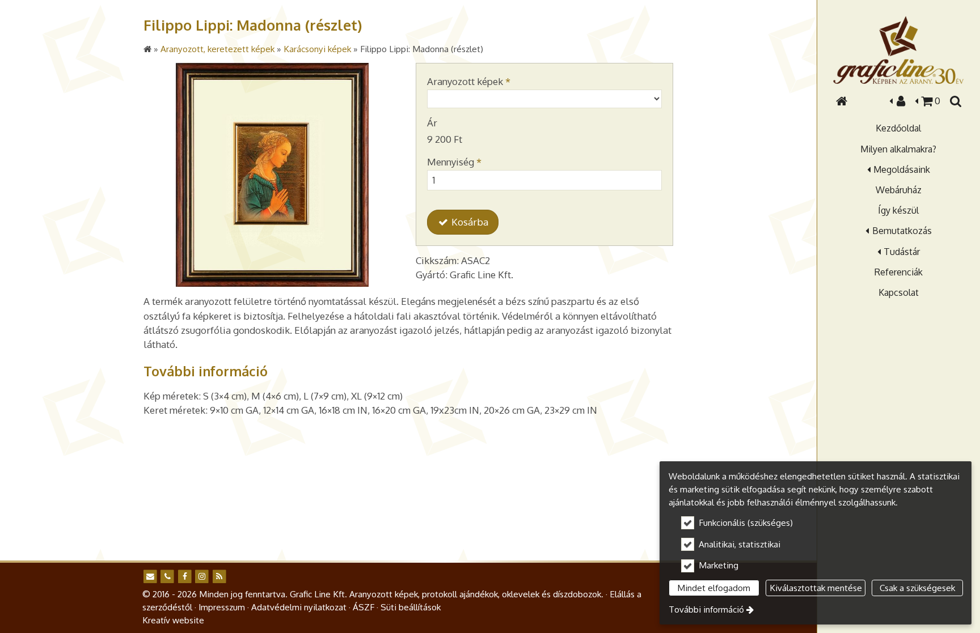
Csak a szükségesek (917, 587)
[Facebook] (184, 576)
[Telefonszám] (167, 576)
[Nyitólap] (898, 50)
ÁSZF (363, 607)
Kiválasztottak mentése (816, 587)
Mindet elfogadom (713, 587)
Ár (432, 123)
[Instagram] (201, 576)
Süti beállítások (411, 607)
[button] (955, 101)
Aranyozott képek (468, 81)
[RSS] (219, 576)
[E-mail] (150, 576)
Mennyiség (454, 162)
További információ (706, 609)
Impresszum (221, 607)
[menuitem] (841, 101)
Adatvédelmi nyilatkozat (299, 607)
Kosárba (468, 222)
